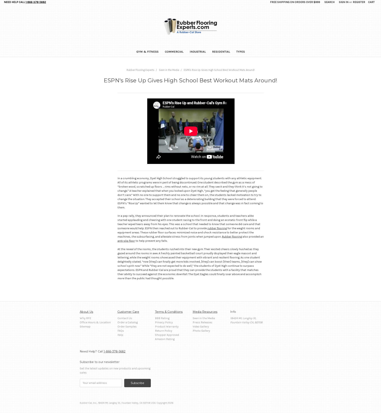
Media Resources (205, 312)
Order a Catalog (127, 322)
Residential (221, 51)
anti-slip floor (126, 241)
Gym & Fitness (147, 51)
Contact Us (124, 318)
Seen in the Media (204, 318)
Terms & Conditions (169, 312)
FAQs (120, 330)
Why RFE (85, 318)
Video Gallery (201, 326)
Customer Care (128, 312)
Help (120, 335)
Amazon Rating (165, 339)
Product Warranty (167, 326)
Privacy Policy (164, 322)
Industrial (198, 51)
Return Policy (163, 330)
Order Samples (127, 326)
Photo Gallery (201, 330)
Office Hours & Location (95, 322)
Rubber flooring (232, 236)
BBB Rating (162, 318)
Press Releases (202, 322)
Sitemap (85, 326)
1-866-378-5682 (36, 2)
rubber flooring (217, 228)
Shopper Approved (167, 335)
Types (240, 51)
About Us (86, 312)
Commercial (174, 51)
